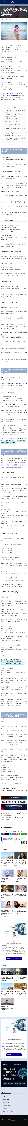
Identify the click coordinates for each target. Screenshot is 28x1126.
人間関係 (5, 1108)
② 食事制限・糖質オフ (12, 116)
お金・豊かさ (6, 1102)
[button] (3, 834)
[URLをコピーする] (25, 834)
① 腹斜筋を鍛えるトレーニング (14, 114)
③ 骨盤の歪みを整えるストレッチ (15, 118)
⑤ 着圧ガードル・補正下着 (13, 121)
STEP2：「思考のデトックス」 (14, 134)
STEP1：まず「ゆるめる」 (13, 132)
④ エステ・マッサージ (12, 120)
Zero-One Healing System (9, 2)
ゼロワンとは (6, 1099)
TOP (4, 1096)
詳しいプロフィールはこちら (14, 958)
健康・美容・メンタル (7, 15)
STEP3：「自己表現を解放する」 (15, 135)
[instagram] (14, 1117)
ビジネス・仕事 (6, 1105)
